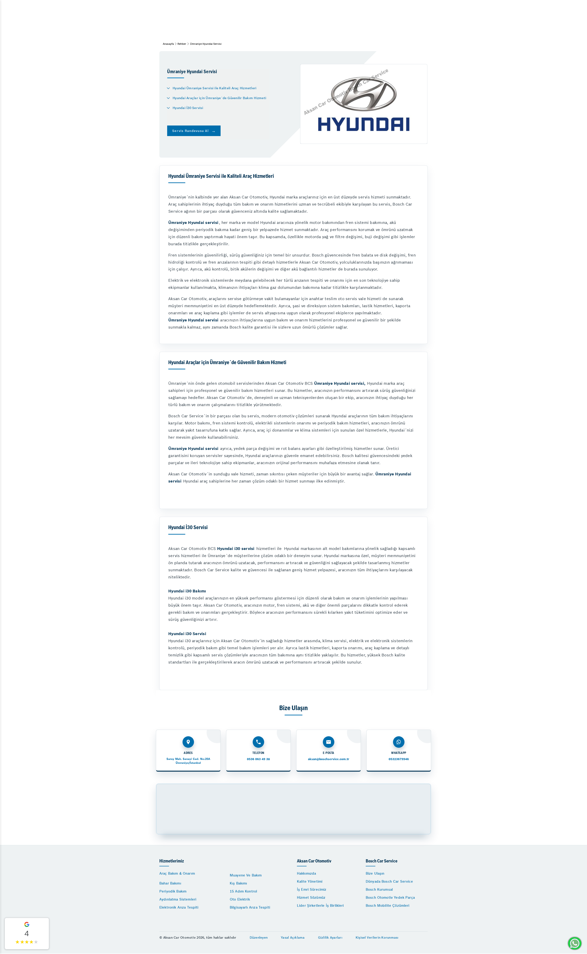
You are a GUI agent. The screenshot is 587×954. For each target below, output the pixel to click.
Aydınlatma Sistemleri (177, 899)
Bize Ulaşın (375, 873)
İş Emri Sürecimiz (312, 889)
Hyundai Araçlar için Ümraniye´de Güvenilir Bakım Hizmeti (219, 98)
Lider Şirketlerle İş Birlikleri (320, 905)
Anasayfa (168, 43)
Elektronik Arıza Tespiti (179, 907)
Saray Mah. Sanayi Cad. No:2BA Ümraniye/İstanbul (188, 760)
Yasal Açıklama (293, 937)
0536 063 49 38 (258, 759)
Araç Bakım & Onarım (177, 873)
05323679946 (399, 759)
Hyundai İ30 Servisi (188, 108)
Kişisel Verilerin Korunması (377, 937)
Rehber (181, 43)
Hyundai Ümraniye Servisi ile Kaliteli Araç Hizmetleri (214, 88)
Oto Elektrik (240, 899)
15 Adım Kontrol (243, 891)
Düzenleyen (259, 937)
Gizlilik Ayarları (330, 937)
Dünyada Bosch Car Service (389, 881)
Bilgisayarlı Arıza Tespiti (250, 907)
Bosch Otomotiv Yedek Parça (390, 897)
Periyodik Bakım (172, 891)
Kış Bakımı (238, 883)
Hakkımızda (306, 873)
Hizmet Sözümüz (311, 897)
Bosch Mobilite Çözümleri (388, 905)
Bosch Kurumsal (379, 889)
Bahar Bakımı (170, 883)
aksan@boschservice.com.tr (328, 759)
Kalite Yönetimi (309, 881)
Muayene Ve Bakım (246, 875)
